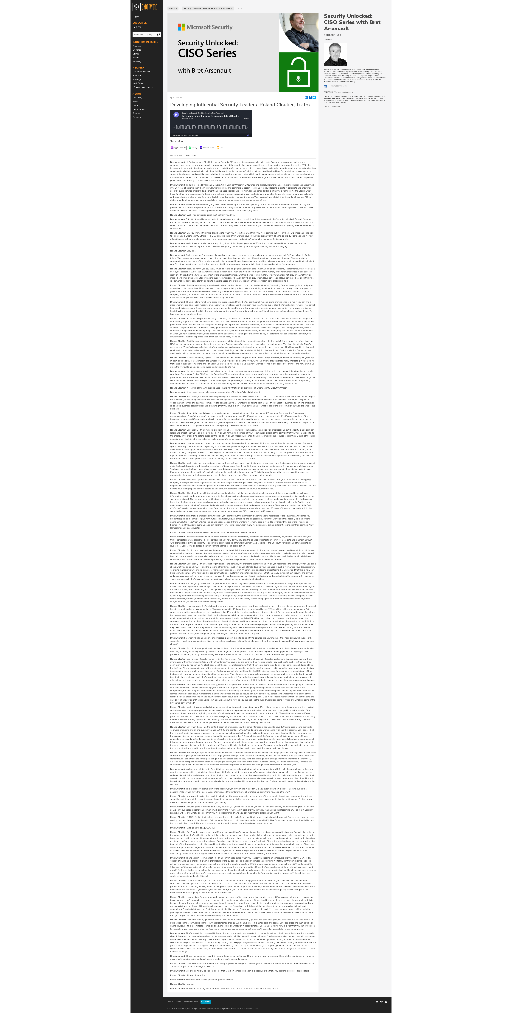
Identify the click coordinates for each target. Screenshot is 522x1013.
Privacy (170, 1002)
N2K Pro (137, 26)
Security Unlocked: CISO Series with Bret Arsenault (352, 22)
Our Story (137, 97)
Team (135, 105)
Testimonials (139, 109)
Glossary (137, 61)
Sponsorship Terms (190, 1002)
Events (136, 57)
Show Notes (176, 156)
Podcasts (137, 46)
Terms (178, 1002)
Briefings (137, 49)
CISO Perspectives (141, 71)
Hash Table (138, 83)
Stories (136, 53)
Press (135, 101)
